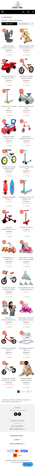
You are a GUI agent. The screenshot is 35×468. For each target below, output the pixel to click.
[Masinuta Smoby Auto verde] (26, 96)
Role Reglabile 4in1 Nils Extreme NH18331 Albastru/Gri (26, 289)
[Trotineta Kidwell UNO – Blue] (26, 157)
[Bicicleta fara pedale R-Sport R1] (9, 338)
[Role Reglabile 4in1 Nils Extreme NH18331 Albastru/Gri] (26, 278)
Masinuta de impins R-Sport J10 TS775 (8, 77)
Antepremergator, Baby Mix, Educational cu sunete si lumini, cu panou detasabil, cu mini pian (26, 47)
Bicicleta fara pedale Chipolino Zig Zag (8, 289)
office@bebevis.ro (18, 429)
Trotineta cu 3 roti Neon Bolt (9, 107)
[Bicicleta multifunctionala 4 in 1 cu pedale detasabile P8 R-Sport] (9, 217)
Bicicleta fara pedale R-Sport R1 (8, 349)
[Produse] (2, 12)
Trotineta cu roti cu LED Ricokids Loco (26, 198)
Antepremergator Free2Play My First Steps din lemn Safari (26, 379)
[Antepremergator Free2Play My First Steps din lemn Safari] (26, 368)
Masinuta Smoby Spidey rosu (8, 137)
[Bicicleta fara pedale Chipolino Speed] (26, 66)
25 (28, 391)
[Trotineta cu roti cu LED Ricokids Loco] (26, 187)
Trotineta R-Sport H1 (26, 227)
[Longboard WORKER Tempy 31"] (9, 187)
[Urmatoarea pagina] (31, 391)
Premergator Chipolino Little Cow (26, 349)
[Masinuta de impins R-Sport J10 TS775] (9, 66)
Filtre (10, 24)
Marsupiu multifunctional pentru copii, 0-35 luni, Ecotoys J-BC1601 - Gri (8, 319)
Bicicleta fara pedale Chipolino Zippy (8, 168)
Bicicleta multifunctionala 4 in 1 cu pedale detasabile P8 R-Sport (9, 228)
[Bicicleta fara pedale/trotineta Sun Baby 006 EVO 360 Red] (26, 127)
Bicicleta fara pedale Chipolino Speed (26, 77)
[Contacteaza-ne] (23, 12)
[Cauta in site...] (33, 12)
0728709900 (18, 426)
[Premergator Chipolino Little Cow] (26, 338)
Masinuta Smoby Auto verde (26, 107)
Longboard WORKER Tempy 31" (8, 198)
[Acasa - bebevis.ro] (17, 4)
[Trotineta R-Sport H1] (26, 217)
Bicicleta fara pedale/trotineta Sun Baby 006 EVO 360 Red (26, 137)
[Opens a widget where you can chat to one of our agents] (27, 464)
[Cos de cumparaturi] (28, 12)
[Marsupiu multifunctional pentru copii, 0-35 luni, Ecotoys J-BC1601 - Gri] (9, 308)
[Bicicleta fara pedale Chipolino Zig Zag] (9, 278)
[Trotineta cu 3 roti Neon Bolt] (9, 96)
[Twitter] (19, 414)
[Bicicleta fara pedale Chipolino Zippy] (9, 157)
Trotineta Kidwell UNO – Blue (26, 168)
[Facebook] (15, 414)
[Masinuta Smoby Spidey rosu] (9, 127)
